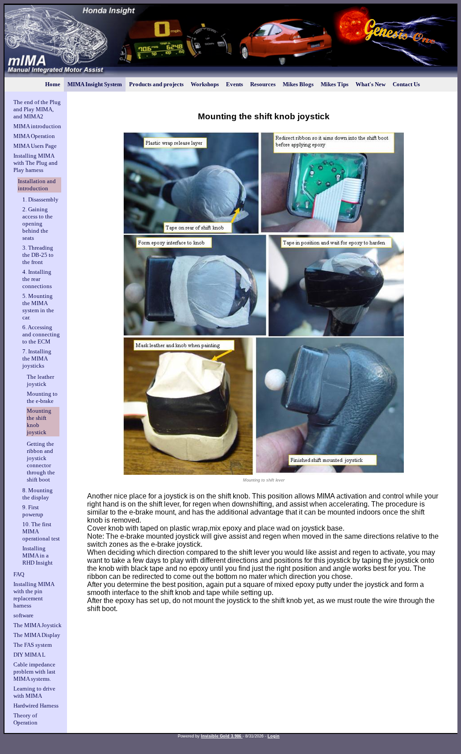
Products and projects (156, 84)
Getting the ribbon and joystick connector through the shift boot (41, 461)
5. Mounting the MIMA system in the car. (38, 307)
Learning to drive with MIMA (34, 692)
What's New (371, 84)
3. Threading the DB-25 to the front (38, 254)
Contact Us (406, 84)
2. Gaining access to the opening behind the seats (37, 223)
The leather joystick (40, 380)
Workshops (205, 84)
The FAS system (32, 644)
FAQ (18, 574)
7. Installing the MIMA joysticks (36, 358)
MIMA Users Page (35, 145)
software (23, 615)
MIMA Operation (34, 136)
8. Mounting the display (37, 494)
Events (234, 84)
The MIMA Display (36, 635)
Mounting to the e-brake (42, 397)
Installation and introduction (37, 185)
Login (274, 736)
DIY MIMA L (29, 654)
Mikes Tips (334, 84)
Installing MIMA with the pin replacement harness (33, 595)
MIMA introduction (37, 126)
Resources (263, 84)
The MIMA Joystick (37, 625)
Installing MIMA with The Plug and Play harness (35, 162)
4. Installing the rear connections (37, 278)
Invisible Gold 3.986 (222, 736)
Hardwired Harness (36, 705)
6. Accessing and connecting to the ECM (41, 334)
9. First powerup (32, 511)
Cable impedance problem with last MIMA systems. (34, 671)
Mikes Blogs (298, 84)
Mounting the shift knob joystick (39, 421)
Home (52, 84)
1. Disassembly (40, 199)
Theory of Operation (25, 719)
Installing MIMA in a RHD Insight (37, 555)
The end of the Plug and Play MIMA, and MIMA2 (37, 109)
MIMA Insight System (94, 84)
